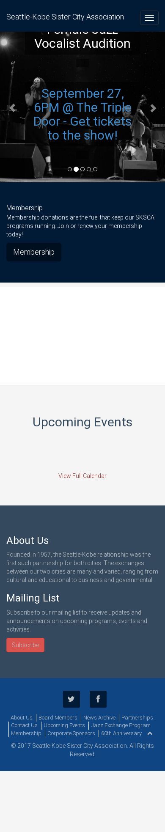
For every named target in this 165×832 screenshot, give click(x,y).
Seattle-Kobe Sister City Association (65, 16)
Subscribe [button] (25, 645)
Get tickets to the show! (89, 128)
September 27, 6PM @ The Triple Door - (82, 107)
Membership (34, 251)
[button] (12, 107)
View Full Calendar (82, 475)
